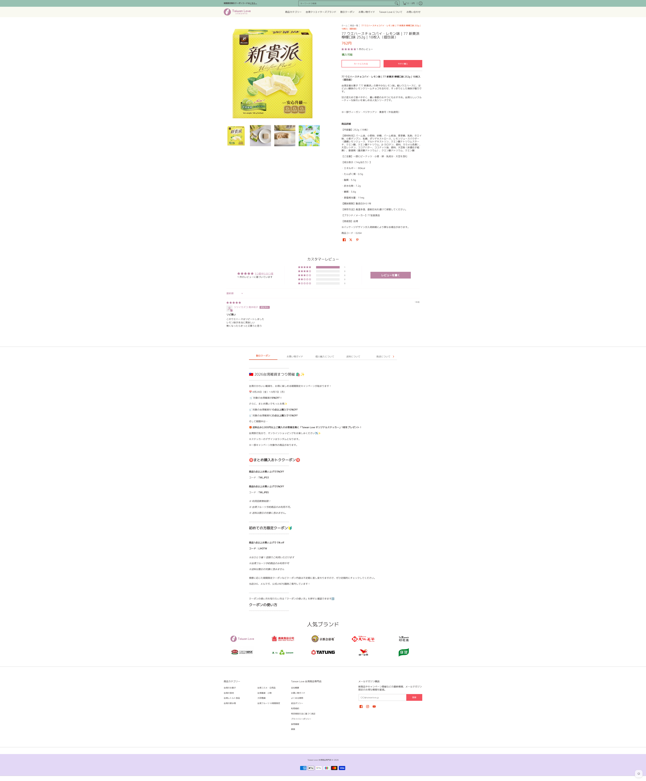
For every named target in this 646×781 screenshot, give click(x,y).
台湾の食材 (229, 693)
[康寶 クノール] (403, 652)
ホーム (345, 25)
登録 (414, 697)
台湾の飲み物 (230, 703)
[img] (233, 302)
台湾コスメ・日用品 (266, 687)
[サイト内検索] (396, 3)
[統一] (363, 652)
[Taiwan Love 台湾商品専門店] (237, 12)
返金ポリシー (297, 703)
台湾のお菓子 (230, 687)
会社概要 (295, 687)
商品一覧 (354, 25)
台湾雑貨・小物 (264, 693)
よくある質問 (297, 698)
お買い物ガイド (298, 693)
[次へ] (319, 72)
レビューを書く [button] (390, 275)
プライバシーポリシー (301, 718)
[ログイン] (420, 3)
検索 (293, 729)
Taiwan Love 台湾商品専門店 (319, 760)
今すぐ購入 (403, 63)
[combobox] (346, 3)
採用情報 (295, 724)
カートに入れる (361, 63)
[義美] (282, 639)
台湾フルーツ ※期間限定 (268, 703)
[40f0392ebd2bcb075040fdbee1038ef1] (323, 639)
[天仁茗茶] (363, 639)
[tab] (263, 357)
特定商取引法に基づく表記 (303, 713)
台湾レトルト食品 (232, 698)
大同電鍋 (261, 698)
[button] (349, 49)
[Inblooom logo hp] (403, 639)
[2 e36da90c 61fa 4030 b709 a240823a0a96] (282, 652)
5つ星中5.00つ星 (264, 273)
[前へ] (226, 72)
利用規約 (295, 708)
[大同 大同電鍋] (323, 652)
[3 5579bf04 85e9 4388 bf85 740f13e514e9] (242, 652)
